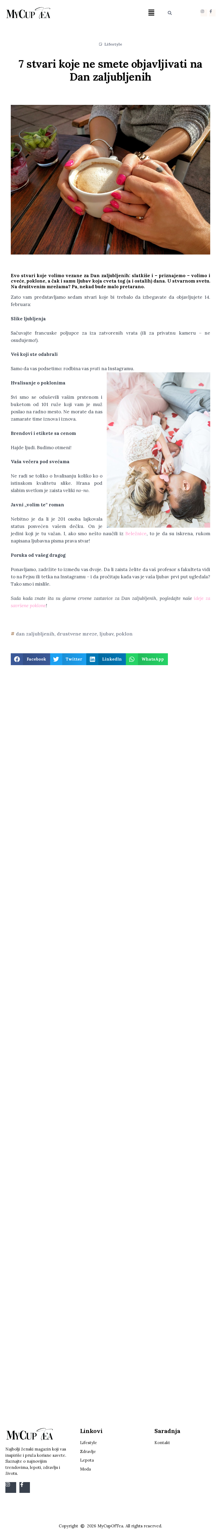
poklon (124, 634)
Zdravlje (88, 1451)
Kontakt (162, 1442)
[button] (151, 13)
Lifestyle (113, 44)
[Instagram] (204, 12)
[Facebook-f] (212, 12)
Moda (85, 1469)
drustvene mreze (77, 634)
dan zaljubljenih (35, 634)
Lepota (87, 1460)
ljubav (106, 634)
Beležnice (136, 534)
